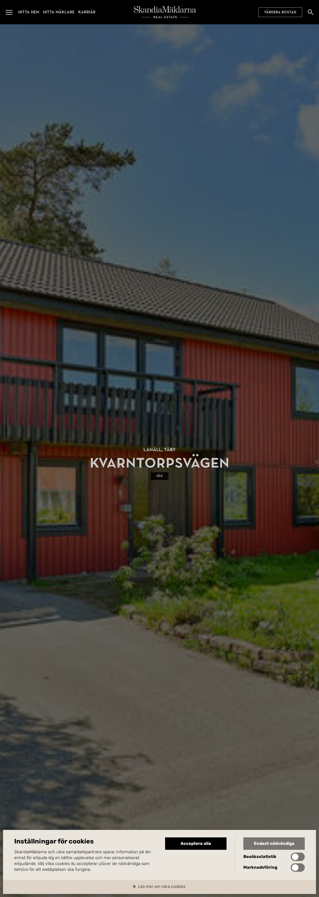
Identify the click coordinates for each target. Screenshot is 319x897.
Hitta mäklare (58, 12)
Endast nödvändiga (274, 843)
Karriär (87, 12)
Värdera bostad (280, 12)
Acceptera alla (196, 843)
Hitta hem (28, 12)
